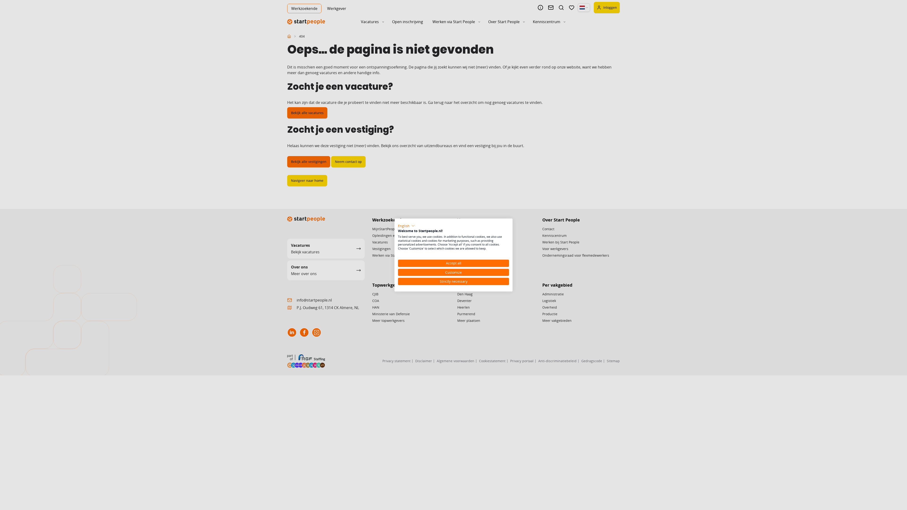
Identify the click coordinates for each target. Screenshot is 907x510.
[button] (406, 226)
